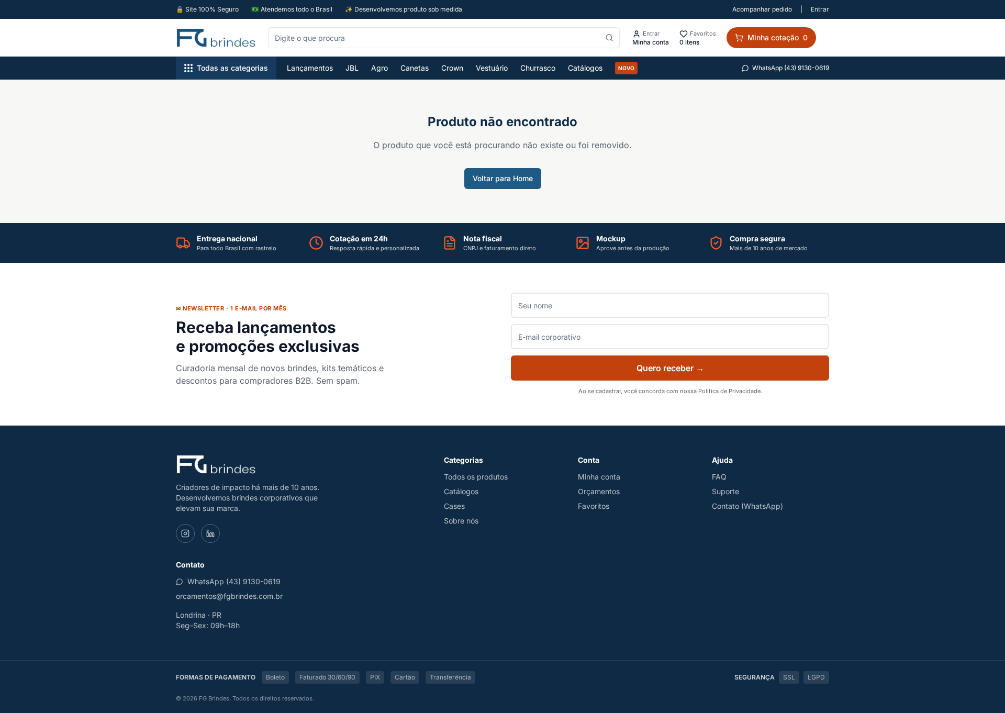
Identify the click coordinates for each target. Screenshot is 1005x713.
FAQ (719, 476)
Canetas (414, 67)
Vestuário (492, 67)
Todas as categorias (232, 67)
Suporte (725, 491)
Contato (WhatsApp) (747, 506)
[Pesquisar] (609, 37)
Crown (452, 67)
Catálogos (585, 67)
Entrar (820, 9)
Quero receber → (670, 368)
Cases (454, 506)
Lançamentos (310, 67)
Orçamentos (599, 491)
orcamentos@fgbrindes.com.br (229, 596)
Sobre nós (461, 520)
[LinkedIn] (210, 533)
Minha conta (599, 476)
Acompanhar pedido (762, 9)
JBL (352, 67)
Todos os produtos (476, 476)
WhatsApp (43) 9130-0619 (790, 68)
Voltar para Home (503, 178)
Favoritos (593, 506)
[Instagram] (185, 533)
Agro (379, 67)
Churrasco (537, 67)
